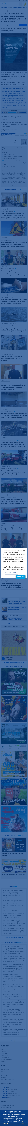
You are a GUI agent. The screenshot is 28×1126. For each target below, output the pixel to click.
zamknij (22, 1124)
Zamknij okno (20, 576)
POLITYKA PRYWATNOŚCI (11, 574)
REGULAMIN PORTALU (10, 572)
